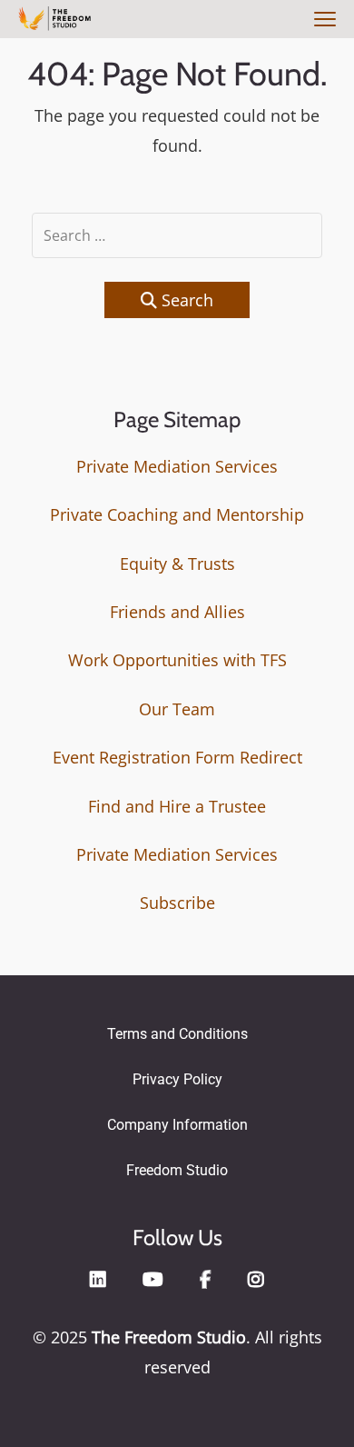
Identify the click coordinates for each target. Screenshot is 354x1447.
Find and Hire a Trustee (177, 806)
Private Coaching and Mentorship (177, 514)
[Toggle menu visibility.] (322, 20)
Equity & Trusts (177, 563)
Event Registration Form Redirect (177, 757)
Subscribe (177, 902)
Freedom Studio (177, 1170)
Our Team (177, 709)
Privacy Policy (177, 1079)
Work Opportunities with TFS (177, 660)
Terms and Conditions (177, 1034)
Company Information (177, 1124)
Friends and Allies (177, 612)
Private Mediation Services (177, 466)
